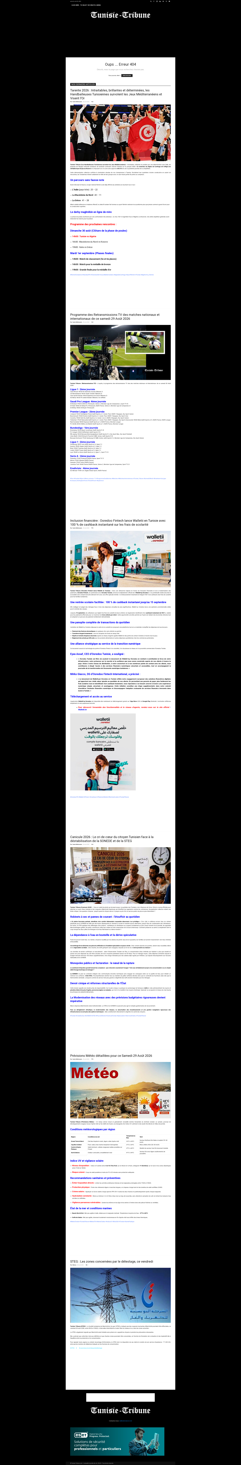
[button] (151, 1)
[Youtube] (169, 1)
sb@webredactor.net (125, 1421)
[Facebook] (153, 1)
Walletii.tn (82, 710)
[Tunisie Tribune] (120, 15)
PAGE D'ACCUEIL (127, 75)
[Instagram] (157, 1)
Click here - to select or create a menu (86, 5)
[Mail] (163, 1)
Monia (74, 1265)
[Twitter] (166, 1)
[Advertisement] (120, 1397)
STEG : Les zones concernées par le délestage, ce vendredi (111, 1261)
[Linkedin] (160, 1)
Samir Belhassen (77, 101)
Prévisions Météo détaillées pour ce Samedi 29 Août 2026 (111, 1056)
